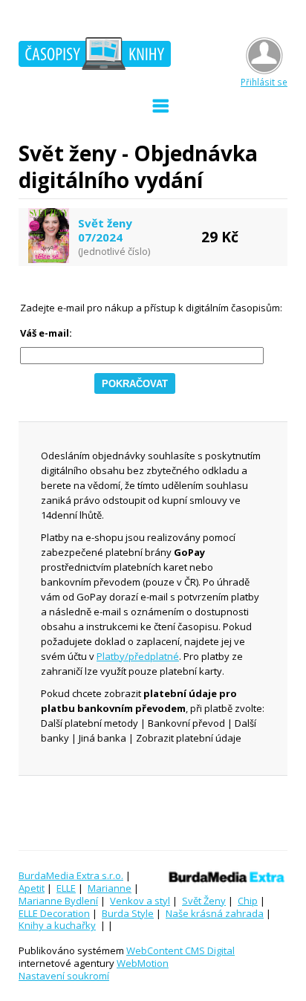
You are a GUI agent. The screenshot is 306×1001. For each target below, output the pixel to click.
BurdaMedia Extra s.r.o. (71, 875)
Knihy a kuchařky (57, 925)
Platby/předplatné (138, 656)
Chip (248, 900)
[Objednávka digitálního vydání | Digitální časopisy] (95, 55)
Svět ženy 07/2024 (105, 230)
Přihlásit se (264, 82)
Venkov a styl (140, 900)
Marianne (109, 888)
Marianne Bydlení (58, 900)
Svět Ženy (204, 900)
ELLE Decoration (54, 913)
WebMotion (143, 963)
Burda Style (128, 913)
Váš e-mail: (46, 333)
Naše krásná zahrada (215, 913)
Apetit (32, 888)
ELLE (66, 888)
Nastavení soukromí (64, 975)
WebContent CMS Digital (180, 950)
